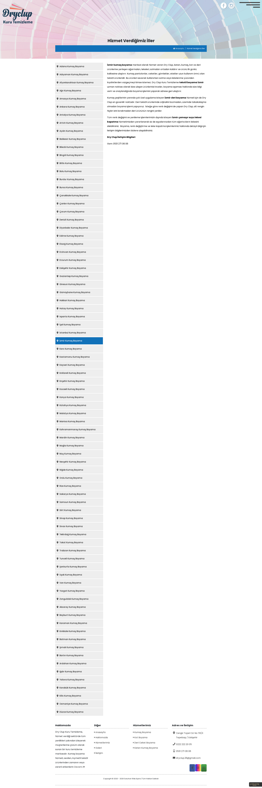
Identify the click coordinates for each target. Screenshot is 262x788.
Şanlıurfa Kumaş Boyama (73, 566)
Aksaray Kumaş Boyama (72, 607)
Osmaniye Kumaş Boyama (73, 703)
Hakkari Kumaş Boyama (72, 300)
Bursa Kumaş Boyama (71, 187)
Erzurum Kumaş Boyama (72, 260)
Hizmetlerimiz (102, 742)
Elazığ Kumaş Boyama (71, 243)
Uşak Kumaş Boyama (70, 574)
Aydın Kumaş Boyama (71, 131)
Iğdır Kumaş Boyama (70, 671)
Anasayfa (179, 48)
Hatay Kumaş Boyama (71, 308)
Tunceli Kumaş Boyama (71, 558)
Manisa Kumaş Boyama (72, 421)
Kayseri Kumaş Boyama (72, 365)
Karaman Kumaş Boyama (73, 623)
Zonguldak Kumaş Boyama (73, 598)
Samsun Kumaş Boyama (72, 502)
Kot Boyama (140, 737)
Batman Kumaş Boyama (72, 639)
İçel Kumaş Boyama (70, 324)
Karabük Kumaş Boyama (72, 687)
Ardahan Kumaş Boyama (72, 663)
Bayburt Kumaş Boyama (72, 615)
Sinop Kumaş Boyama (71, 518)
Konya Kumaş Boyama (71, 397)
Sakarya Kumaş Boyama (72, 494)
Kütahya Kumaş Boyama (72, 405)
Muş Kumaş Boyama (70, 453)
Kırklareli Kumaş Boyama (72, 373)
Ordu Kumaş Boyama (70, 477)
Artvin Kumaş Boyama (71, 122)
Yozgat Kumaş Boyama (72, 590)
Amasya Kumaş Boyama (72, 98)
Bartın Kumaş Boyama (71, 655)
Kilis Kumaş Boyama (70, 695)
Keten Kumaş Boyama (146, 747)
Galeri (98, 747)
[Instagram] (231, 5)
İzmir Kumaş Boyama (70, 340)
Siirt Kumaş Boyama (70, 510)
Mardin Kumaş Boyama (71, 437)
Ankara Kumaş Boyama (72, 106)
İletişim (99, 753)
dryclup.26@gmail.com (188, 758)
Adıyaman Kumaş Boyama (73, 74)
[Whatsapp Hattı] (204, 768)
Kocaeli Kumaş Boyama (72, 389)
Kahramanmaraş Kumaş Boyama (77, 429)
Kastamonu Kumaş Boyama (74, 356)
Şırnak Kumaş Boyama (71, 647)
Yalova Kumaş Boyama (71, 679)
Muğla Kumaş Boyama (71, 445)
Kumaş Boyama (142, 732)
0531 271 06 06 (183, 751)
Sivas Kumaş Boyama (71, 526)
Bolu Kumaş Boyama (70, 171)
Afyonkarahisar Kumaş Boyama (76, 82)
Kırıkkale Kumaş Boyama (72, 631)
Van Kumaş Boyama (70, 582)
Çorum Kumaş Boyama (71, 211)
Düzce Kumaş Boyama (71, 711)
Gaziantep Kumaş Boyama (73, 276)
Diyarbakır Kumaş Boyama (73, 227)
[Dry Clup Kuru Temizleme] (32, 13)
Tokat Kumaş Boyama (71, 542)
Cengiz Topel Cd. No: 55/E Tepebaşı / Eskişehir (189, 735)
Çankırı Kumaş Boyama (71, 203)
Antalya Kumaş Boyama (72, 114)
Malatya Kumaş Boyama (72, 413)
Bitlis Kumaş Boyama (70, 163)
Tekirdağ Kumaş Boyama (72, 534)
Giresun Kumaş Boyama (72, 284)
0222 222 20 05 (184, 744)
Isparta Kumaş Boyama (72, 316)
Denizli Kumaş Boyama (71, 219)
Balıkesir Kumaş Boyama (72, 139)
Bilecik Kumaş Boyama (71, 147)
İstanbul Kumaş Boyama (72, 332)
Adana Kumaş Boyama (71, 66)
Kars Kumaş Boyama (70, 348)
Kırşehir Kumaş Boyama (72, 381)
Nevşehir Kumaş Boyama (72, 461)
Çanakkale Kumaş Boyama (73, 195)
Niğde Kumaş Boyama (71, 469)
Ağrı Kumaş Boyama (70, 90)
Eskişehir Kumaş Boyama (72, 268)
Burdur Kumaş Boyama (71, 179)
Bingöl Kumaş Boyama (71, 155)
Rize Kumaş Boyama (70, 486)
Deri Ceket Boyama (144, 742)
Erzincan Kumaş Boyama (72, 252)
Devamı (78, 766)
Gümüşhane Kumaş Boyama (74, 292)
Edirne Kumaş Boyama (71, 235)
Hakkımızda (101, 737)
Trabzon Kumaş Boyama (72, 550)
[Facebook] (223, 5)
